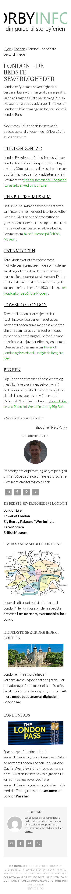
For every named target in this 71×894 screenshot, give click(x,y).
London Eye (13, 510)
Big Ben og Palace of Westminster (30, 521)
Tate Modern (19, 250)
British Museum (15, 532)
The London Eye (23, 148)
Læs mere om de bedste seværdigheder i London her (35, 696)
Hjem (8, 49)
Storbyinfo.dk (36, 19)
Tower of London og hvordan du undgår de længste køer (33, 352)
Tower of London (25, 304)
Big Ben (12, 369)
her (47, 482)
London (19, 49)
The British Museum (27, 196)
